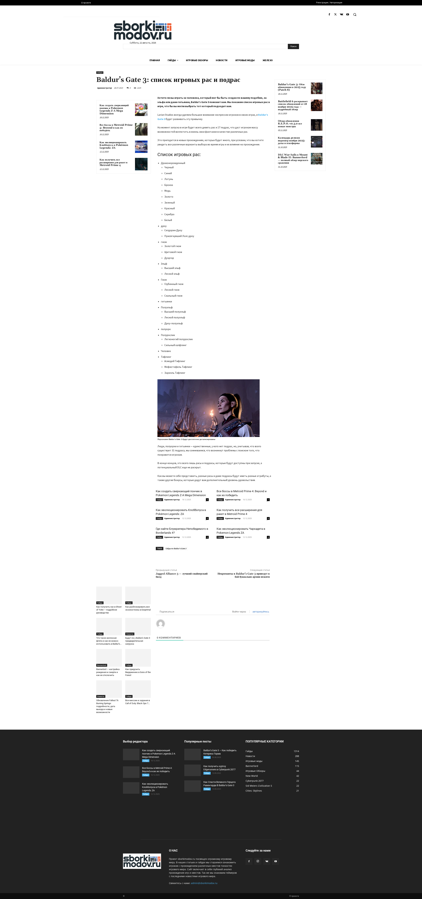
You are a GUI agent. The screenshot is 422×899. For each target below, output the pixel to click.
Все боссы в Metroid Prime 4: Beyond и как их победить (116, 127)
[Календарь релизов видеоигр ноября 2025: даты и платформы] (316, 141)
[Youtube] (348, 14)
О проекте (294, 896)
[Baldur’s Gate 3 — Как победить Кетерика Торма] (192, 754)
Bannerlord (101, 665)
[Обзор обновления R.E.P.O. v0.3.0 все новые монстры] (316, 125)
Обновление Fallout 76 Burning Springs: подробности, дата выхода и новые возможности (107, 706)
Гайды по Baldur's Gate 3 (175, 548)
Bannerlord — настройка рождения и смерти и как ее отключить (108, 672)
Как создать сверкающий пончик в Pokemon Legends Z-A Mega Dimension (114, 109)
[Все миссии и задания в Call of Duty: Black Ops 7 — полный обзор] (138, 689)
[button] (355, 14)
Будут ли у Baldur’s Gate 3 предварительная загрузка (137, 641)
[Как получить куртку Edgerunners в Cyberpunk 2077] (192, 770)
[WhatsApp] (208, 557)
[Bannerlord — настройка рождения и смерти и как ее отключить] (109, 658)
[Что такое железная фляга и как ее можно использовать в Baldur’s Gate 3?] (109, 627)
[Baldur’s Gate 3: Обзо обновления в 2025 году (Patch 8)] (316, 88)
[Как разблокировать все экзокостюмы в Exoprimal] (138, 595)
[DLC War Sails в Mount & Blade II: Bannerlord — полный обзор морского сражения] (316, 158)
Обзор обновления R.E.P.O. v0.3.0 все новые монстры (290, 123)
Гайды (100, 73)
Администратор (104, 88)
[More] (215, 557)
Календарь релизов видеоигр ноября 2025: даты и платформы (291, 140)
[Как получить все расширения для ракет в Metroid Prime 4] (141, 164)
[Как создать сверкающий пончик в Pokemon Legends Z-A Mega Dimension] (141, 109)
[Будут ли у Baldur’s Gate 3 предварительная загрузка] (138, 627)
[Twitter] (335, 14)
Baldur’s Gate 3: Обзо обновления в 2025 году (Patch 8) (292, 87)
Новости (129, 634)
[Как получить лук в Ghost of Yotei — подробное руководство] (109, 595)
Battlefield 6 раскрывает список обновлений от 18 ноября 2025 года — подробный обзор (293, 105)
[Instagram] (258, 861)
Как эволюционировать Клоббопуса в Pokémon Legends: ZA (114, 145)
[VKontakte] (341, 14)
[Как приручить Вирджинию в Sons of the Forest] (138, 658)
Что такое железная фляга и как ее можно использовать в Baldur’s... (108, 641)
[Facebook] (329, 14)
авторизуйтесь (260, 611)
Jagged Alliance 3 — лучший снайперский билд (182, 575)
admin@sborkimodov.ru (204, 883)
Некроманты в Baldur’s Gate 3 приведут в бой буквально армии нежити (244, 575)
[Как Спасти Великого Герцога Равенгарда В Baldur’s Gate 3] (192, 786)
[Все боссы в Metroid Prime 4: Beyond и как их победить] (141, 129)
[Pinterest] (200, 557)
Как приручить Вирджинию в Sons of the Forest (138, 672)
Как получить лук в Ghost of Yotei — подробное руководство (108, 610)
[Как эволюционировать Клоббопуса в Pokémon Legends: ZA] (141, 147)
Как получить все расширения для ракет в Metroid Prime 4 (113, 162)
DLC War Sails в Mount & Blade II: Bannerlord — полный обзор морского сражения (293, 159)
